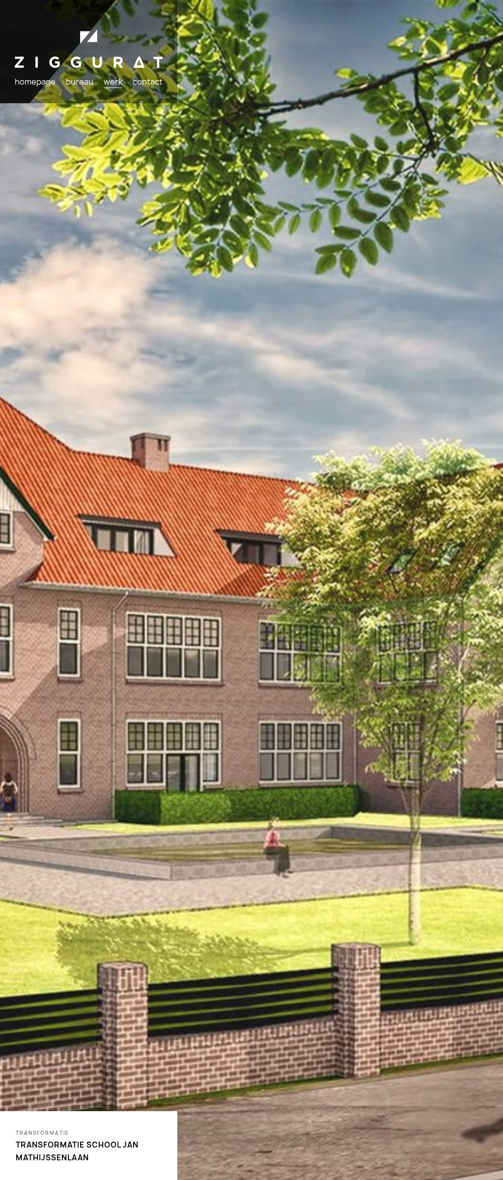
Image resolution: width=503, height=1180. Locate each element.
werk (113, 81)
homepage (35, 81)
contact (148, 81)
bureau (79, 81)
